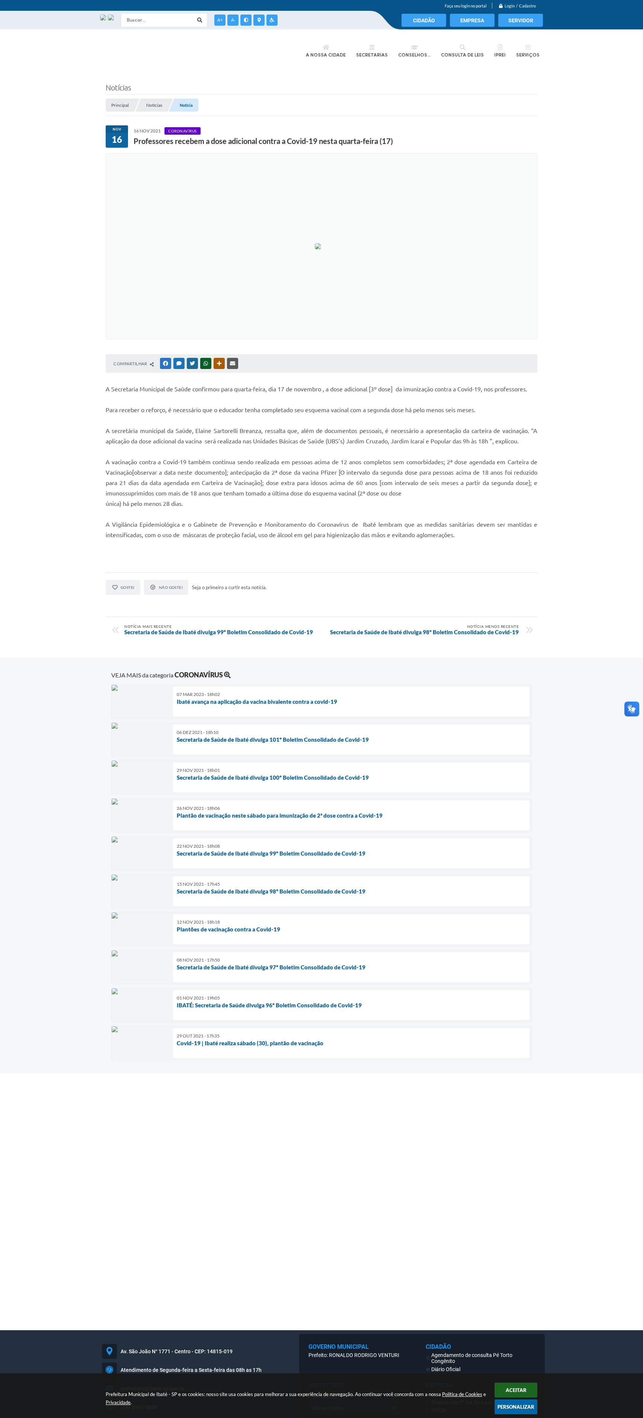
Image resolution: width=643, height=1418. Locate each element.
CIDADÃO (424, 20)
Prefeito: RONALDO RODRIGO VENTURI (353, 1355)
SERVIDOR (520, 20)
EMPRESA (472, 20)
